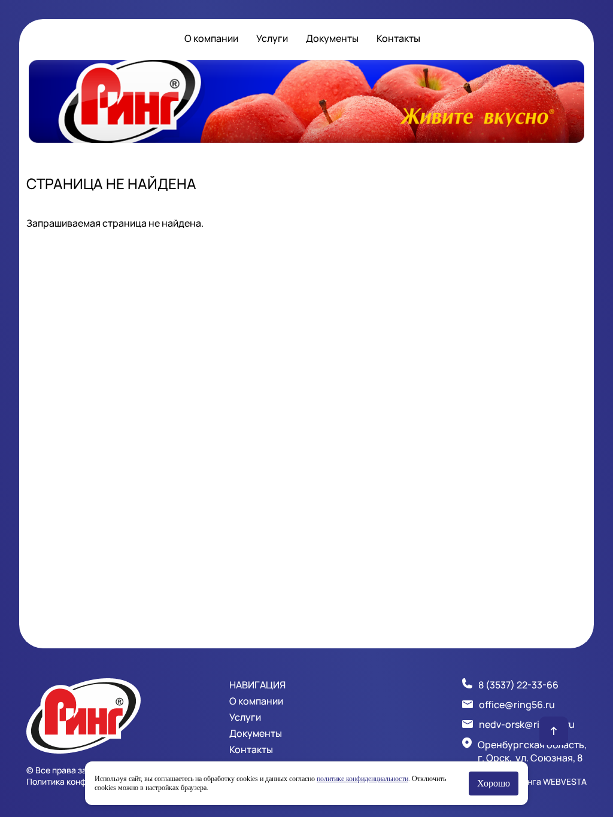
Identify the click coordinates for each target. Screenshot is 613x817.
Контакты (398, 38)
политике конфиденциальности (362, 779)
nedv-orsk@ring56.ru (527, 724)
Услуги (272, 38)
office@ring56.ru (517, 704)
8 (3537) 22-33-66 (518, 684)
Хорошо (493, 783)
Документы (332, 38)
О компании (211, 38)
